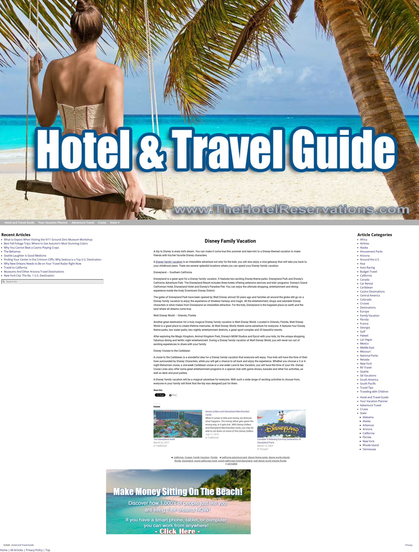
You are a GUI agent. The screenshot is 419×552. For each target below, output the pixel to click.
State (113, 222)
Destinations (368, 307)
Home (4, 550)
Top (47, 550)
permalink (232, 463)
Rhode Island (371, 445)
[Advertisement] (52, 312)
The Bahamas (12, 251)
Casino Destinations (372, 291)
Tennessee (369, 449)
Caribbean (366, 287)
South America (369, 379)
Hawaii (364, 335)
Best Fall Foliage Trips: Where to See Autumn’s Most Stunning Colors (46, 243)
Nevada (364, 359)
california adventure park (234, 457)
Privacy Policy (34, 550)
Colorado (366, 299)
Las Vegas (366, 339)
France (364, 323)
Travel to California (15, 267)
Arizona (365, 255)
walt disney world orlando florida (269, 461)
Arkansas (368, 425)
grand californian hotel (205, 461)
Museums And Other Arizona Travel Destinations (34, 271)
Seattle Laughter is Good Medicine (25, 255)
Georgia (365, 327)
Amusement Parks (371, 251)
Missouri (365, 351)
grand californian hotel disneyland (235, 461)
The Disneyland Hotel (164, 439)
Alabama (368, 417)
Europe (364, 311)
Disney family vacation (169, 261)
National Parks (369, 355)
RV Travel (366, 367)
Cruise (102, 222)
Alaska (364, 247)
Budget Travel (368, 271)
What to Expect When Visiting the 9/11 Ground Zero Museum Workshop (48, 239)
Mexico (364, 343)
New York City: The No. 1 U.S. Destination (29, 275)
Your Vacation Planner (53, 222)
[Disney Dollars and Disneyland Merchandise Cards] (231, 424)
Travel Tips (366, 387)
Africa (363, 239)
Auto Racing (367, 267)
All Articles (16, 550)
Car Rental (366, 283)
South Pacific (368, 383)
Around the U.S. (370, 259)
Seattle (364, 371)
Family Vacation (201, 457)
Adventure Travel (83, 222)
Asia (362, 263)
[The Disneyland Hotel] (178, 424)
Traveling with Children (374, 391)
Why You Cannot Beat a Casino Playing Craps (31, 247)
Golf (362, 331)
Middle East (367, 347)
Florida (214, 457)
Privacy (408, 545)
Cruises (188, 457)
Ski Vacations (368, 375)
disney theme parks (258, 457)
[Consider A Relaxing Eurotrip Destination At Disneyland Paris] (281, 424)
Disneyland (187, 461)
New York (366, 363)
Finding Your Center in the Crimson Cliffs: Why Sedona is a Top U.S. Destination (52, 259)
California (179, 457)
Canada (364, 279)
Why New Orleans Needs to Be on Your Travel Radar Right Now (42, 263)
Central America (370, 295)
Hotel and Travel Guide (19, 222)
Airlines (364, 243)
